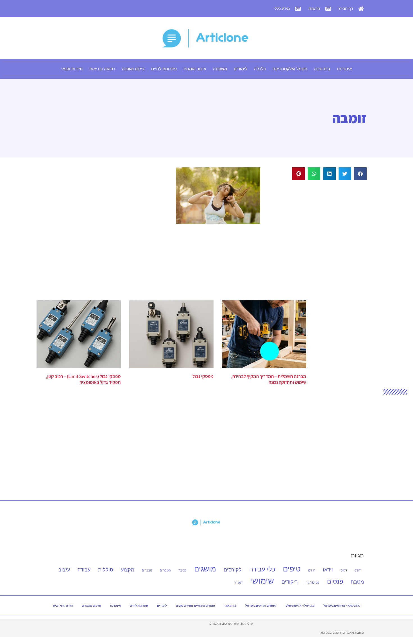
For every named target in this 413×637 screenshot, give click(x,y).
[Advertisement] (319, 234)
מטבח (182, 570)
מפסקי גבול (203, 376)
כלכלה (260, 68)
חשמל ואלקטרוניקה (290, 68)
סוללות (105, 570)
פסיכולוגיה (312, 582)
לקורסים (233, 570)
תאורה (238, 582)
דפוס (344, 570)
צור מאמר (230, 605)
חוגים (311, 570)
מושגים (205, 568)
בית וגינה (322, 68)
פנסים (335, 581)
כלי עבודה (262, 569)
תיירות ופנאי (72, 68)
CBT (358, 570)
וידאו (328, 570)
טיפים (292, 568)
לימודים (240, 68)
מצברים (147, 570)
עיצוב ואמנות (194, 68)
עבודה (84, 570)
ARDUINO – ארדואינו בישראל (341, 605)
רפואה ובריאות (102, 68)
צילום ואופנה (133, 68)
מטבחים (165, 570)
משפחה (220, 68)
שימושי (262, 581)
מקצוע (127, 570)
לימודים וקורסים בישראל (260, 605)
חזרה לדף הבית (63, 605)
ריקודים (290, 582)
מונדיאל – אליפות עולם (299, 605)
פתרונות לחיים (164, 68)
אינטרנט (344, 68)
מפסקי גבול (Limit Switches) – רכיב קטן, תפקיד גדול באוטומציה (83, 379)
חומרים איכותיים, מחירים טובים (195, 605)
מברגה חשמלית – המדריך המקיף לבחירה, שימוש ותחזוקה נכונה (268, 379)
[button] (360, 173)
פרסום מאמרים (91, 605)
